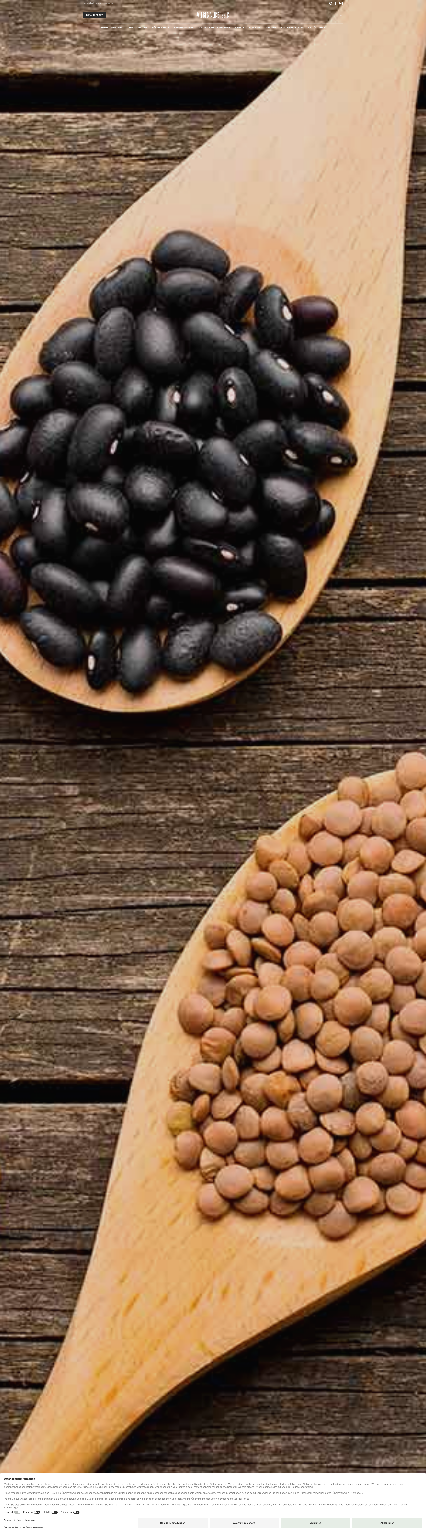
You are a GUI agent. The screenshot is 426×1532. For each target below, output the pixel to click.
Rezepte (239, 27)
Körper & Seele (160, 27)
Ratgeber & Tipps (183, 27)
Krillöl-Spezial (316, 27)
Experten (270, 27)
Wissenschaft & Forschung (214, 27)
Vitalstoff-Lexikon (292, 27)
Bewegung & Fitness (112, 27)
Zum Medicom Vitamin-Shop (98, 3)
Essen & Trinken (138, 27)
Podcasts (254, 27)
